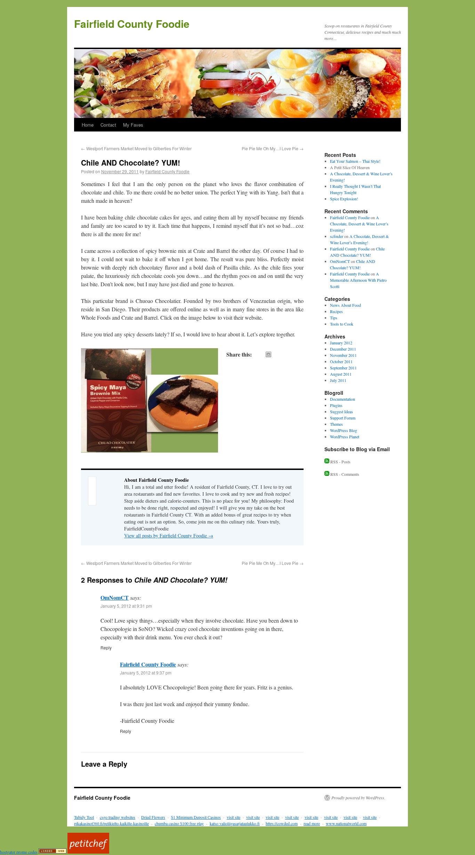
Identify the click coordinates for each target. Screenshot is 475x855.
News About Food (345, 305)
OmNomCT (114, 597)
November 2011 (343, 355)
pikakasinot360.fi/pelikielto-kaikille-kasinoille (111, 823)
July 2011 (338, 380)
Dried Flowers (153, 817)
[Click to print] (268, 354)
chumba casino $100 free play (179, 823)
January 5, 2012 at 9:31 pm (126, 606)
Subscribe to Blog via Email (357, 449)
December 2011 (343, 349)
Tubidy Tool (84, 817)
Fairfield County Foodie (132, 23)
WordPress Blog (343, 430)
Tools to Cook (341, 324)
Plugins (336, 405)
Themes (336, 424)
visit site (233, 817)
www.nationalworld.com (346, 823)
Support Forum (342, 418)
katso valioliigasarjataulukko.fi (235, 823)
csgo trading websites (117, 817)
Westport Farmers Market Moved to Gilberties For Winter (136, 148)
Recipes (336, 311)
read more (312, 823)
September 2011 (343, 367)
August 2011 (341, 374)
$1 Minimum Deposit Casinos (196, 817)
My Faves (133, 124)
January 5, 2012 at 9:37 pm (145, 673)
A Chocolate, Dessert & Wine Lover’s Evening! (359, 224)
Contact (108, 124)
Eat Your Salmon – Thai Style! (355, 161)
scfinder (336, 236)
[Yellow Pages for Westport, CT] (52, 852)
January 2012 (341, 342)
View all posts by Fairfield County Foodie (168, 535)
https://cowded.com (282, 823)
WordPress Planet (344, 436)
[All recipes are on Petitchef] (88, 852)
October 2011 (341, 361)
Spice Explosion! (344, 198)
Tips (333, 317)
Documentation (342, 399)
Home (88, 124)
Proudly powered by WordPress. (358, 797)
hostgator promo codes (19, 852)
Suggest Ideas (341, 411)
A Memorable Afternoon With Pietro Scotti (358, 280)
